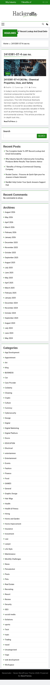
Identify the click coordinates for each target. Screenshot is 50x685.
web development (12, 660)
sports (7, 624)
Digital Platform (11, 433)
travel (7, 645)
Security (8, 604)
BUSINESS (9, 373)
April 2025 (9, 283)
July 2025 (9, 268)
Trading (8, 640)
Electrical (9, 448)
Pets (7, 579)
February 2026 (10, 232)
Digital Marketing (12, 428)
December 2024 (11, 303)
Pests (7, 574)
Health (7, 504)
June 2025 (9, 273)
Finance (8, 473)
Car (6, 378)
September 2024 (11, 318)
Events (7, 463)
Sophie (8, 87)
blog (6, 368)
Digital (7, 423)
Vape (7, 655)
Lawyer (8, 544)
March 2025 (9, 288)
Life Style (8, 549)
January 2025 (10, 298)
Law (6, 539)
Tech (8, 73)
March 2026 (9, 227)
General (8, 489)
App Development (12, 352)
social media (10, 614)
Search (6, 131)
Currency (8, 408)
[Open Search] (43, 24)
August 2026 (10, 212)
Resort (7, 594)
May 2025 (9, 278)
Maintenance (10, 554)
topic (7, 635)
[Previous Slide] (43, 2)
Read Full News (9, 121)
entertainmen (10, 453)
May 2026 (9, 217)
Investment (9, 534)
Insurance (9, 529)
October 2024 (10, 313)
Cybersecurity (10, 413)
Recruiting (9, 589)
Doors (7, 438)
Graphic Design (11, 493)
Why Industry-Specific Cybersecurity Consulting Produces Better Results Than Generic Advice (9, 2)
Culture (8, 403)
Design (8, 418)
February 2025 (10, 293)
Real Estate (9, 584)
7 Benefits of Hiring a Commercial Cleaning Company (26, 2)
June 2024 (9, 333)
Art (6, 363)
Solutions (9, 619)
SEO (6, 609)
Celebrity (8, 388)
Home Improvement (13, 524)
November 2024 (11, 308)
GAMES (8, 483)
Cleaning (8, 393)
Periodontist (10, 569)
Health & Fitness (11, 509)
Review (8, 599)
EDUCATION (10, 443)
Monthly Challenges (13, 559)
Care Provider (10, 383)
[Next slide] (47, 2)
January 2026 (10, 237)
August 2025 (10, 262)
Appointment (10, 358)
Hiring (7, 514)
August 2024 (10, 323)
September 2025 (11, 257)
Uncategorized (11, 650)
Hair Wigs (9, 498)
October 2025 (10, 252)
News (7, 564)
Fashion (8, 468)
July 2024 (9, 328)
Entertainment (10, 458)
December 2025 (11, 242)
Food (7, 478)
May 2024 (9, 338)
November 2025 (11, 247)
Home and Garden (12, 519)
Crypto (7, 398)
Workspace (9, 665)
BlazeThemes (26, 676)
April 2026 (9, 222)
